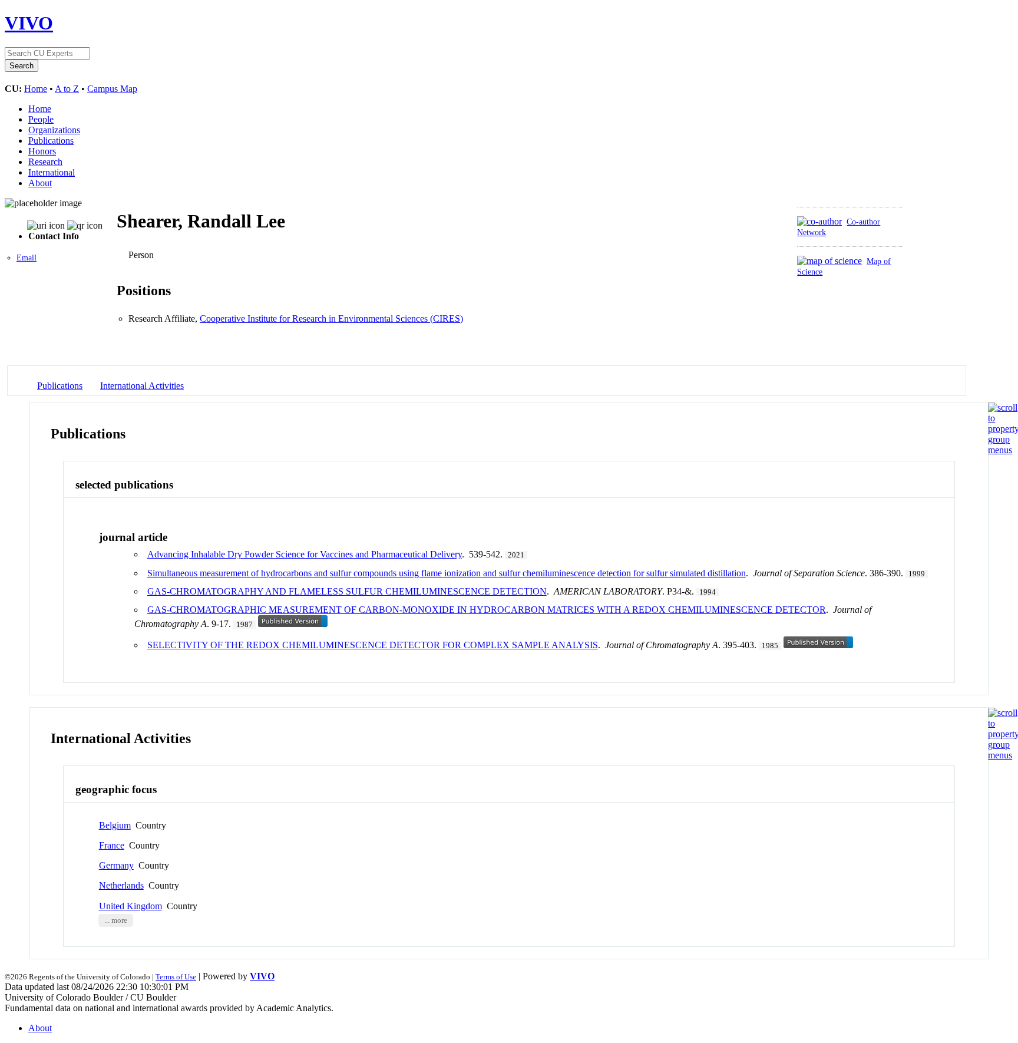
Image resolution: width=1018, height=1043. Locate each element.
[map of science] (829, 261)
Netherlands (121, 885)
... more (115, 920)
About (40, 183)
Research (45, 162)
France (111, 845)
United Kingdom (130, 906)
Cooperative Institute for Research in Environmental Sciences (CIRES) (331, 318)
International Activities (142, 386)
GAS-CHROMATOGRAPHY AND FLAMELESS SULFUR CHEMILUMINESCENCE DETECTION (347, 591)
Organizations (54, 130)
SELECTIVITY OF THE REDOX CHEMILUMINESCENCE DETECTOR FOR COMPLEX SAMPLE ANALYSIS (372, 645)
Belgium (115, 825)
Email (26, 257)
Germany (116, 865)
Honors (42, 151)
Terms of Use (176, 976)
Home (35, 89)
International (51, 172)
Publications (51, 141)
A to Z (67, 89)
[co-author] (819, 221)
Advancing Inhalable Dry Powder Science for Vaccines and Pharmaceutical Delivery (304, 554)
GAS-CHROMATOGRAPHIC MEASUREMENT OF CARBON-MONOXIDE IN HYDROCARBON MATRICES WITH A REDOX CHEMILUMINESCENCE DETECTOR (486, 610)
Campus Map (112, 89)
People (41, 119)
